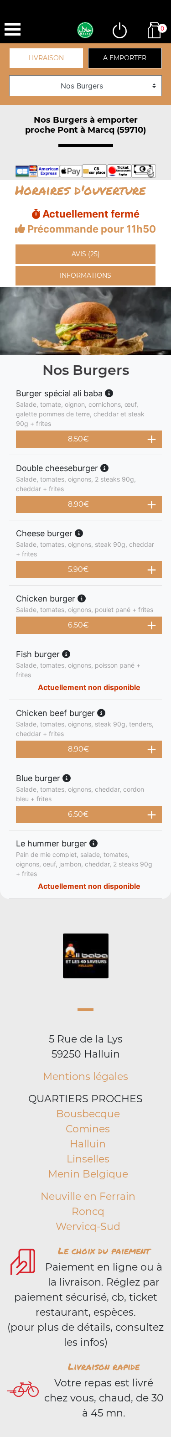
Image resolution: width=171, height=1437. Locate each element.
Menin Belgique (88, 1174)
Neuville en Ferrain (88, 1196)
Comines (88, 1129)
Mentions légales (85, 1076)
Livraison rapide (104, 1366)
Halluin (88, 1144)
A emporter (124, 58)
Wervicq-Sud (88, 1226)
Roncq (88, 1211)
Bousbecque (88, 1114)
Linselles (88, 1159)
